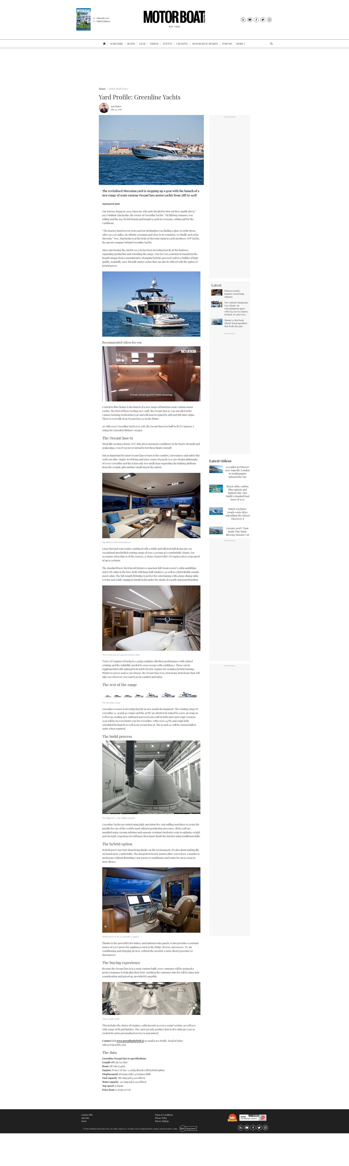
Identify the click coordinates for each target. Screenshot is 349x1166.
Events (167, 43)
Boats (131, 43)
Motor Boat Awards (205, 43)
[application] (151, 373)
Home (102, 88)
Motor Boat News (118, 88)
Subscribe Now (102, 18)
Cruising (182, 43)
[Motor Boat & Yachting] (174, 20)
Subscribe (116, 43)
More (240, 43)
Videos (154, 43)
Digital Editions (103, 21)
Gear (142, 43)
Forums (227, 43)
